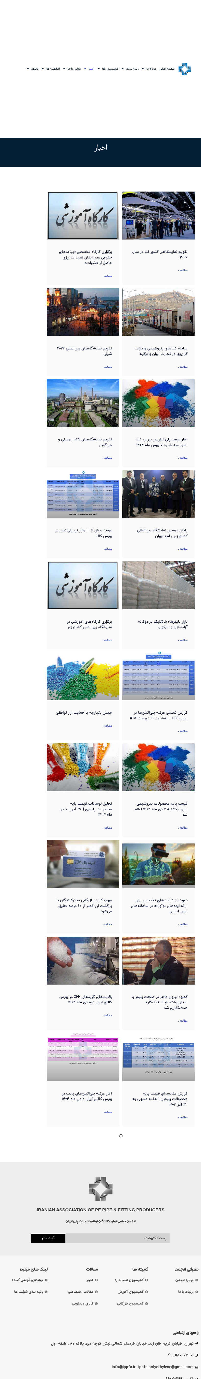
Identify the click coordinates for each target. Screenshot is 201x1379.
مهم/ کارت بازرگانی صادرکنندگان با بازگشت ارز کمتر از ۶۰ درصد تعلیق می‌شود (84, 906)
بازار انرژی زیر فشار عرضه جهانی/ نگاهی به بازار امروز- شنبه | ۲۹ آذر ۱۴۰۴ (85, 1292)
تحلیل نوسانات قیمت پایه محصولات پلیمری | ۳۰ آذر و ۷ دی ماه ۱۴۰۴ (86, 809)
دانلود (34, 69)
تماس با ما (74, 69)
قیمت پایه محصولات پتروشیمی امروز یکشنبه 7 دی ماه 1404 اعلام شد (161, 809)
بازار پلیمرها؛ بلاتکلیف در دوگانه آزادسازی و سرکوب (163, 624)
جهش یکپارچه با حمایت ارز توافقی (84, 712)
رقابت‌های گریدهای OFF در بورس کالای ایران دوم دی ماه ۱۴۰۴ (85, 999)
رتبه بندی (132, 69)
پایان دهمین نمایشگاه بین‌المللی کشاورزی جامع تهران (162, 533)
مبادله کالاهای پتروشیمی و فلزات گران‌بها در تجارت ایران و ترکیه (161, 351)
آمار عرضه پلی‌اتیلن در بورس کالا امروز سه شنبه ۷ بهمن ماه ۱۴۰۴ (162, 442)
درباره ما (151, 69)
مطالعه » (183, 271)
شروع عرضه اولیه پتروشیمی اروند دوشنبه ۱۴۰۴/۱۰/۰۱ (85, 1193)
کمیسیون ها (110, 69)
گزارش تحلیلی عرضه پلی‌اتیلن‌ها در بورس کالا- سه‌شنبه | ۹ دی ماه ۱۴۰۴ (159, 715)
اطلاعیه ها (53, 69)
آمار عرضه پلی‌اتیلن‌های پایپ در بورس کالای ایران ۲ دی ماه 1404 (87, 1096)
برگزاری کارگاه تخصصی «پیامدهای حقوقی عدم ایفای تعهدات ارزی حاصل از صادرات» (85, 257)
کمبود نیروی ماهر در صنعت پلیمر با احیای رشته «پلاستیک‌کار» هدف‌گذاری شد (160, 1002)
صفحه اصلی (167, 69)
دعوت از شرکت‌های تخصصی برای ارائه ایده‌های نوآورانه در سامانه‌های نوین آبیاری (159, 906)
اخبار (91, 69)
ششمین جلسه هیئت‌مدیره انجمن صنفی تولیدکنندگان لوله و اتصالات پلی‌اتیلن (160, 1196)
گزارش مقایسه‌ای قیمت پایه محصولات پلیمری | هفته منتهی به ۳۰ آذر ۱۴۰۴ (160, 1099)
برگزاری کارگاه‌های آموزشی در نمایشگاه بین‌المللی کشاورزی (89, 624)
